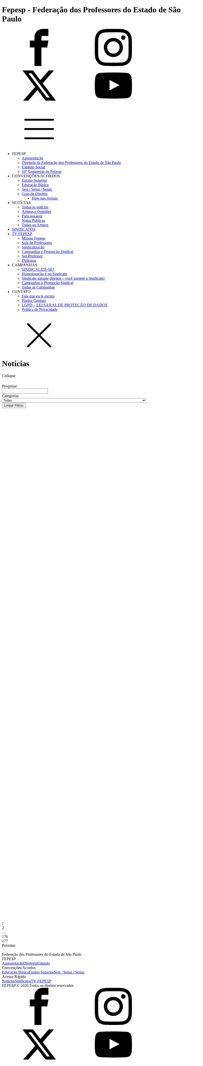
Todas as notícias (35, 207)
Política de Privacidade (39, 309)
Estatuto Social (33, 167)
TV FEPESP (22, 234)
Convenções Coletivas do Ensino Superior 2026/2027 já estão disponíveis (93, 571)
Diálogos (29, 260)
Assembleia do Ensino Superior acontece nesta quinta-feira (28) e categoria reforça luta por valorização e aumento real (97, 728)
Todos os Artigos (35, 225)
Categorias (10, 396)
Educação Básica (35, 185)
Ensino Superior (34, 180)
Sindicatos (23, 981)
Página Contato (34, 300)
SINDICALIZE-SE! (38, 269)
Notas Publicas (33, 220)
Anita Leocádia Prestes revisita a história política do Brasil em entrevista (95, 424)
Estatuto (43, 963)
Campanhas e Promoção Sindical (47, 251)
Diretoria (30, 963)
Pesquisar (9, 386)
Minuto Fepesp (33, 238)
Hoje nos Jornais (45, 198)
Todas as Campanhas (38, 287)
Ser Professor (32, 256)
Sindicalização (33, 247)
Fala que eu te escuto (38, 296)
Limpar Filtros (14, 405)
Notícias (8, 981)
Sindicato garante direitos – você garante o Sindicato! (63, 278)
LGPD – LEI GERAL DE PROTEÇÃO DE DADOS (64, 305)
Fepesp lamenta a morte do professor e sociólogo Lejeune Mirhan (85, 471)
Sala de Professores (37, 243)
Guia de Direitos (35, 194)
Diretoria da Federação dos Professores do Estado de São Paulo (71, 162)
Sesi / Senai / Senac (37, 189)
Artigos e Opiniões (36, 211)
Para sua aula (32, 216)
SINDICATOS (23, 229)
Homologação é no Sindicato (44, 274)
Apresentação (32, 158)
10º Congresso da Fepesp (41, 171)
